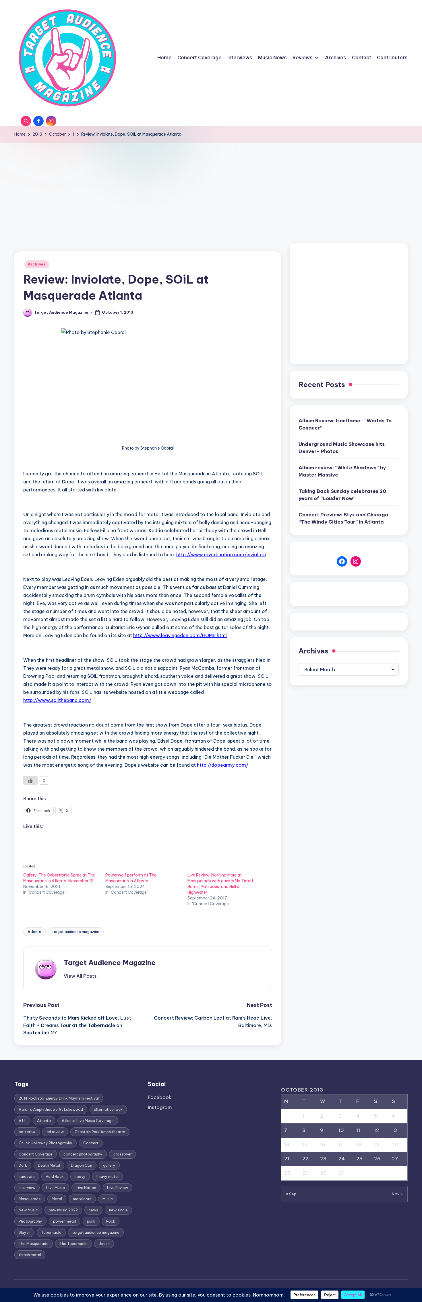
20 (395, 1144)
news (93, 1210)
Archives (37, 264)
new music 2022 (63, 1210)
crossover (122, 1154)
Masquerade (30, 1198)
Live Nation (86, 1187)
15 (304, 1144)
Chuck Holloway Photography (45, 1143)
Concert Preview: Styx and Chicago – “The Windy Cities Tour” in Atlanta (346, 518)
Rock (110, 1221)
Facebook (159, 1097)
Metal (57, 1198)
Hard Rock (55, 1176)
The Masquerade (34, 1243)
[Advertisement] (211, 185)
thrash (104, 1243)
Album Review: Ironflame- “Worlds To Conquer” (345, 424)
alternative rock (108, 1109)
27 (395, 1158)
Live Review (117, 1187)
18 (358, 1144)
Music (107, 1198)
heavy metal (107, 1176)
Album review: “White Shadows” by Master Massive (342, 471)
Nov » (397, 1194)
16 (322, 1144)
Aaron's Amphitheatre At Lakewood (51, 1109)
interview (27, 1187)
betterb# (27, 1131)
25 (359, 1158)
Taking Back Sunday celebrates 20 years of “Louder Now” (342, 495)
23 (323, 1158)
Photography (30, 1221)
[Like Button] (30, 780)
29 (305, 1173)
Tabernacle (51, 1232)
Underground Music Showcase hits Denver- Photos (342, 448)
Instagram (160, 1107)
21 (286, 1158)
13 (394, 1130)
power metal (64, 1221)
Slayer (24, 1232)
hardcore (27, 1176)
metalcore (82, 1198)
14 (287, 1144)
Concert (90, 1143)
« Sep (291, 1194)
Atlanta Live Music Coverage (88, 1120)
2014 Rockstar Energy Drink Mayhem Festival (59, 1098)
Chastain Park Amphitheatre (100, 1131)
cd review (55, 1131)
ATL (22, 1120)
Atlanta (34, 931)
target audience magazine (75, 931)
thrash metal (30, 1254)
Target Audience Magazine (110, 962)
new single (118, 1210)
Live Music (55, 1187)
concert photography (82, 1154)
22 (305, 1158)
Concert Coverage (36, 1154)
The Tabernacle (73, 1243)
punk (91, 1221)
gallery (109, 1165)
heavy (80, 1176)
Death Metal (49, 1165)
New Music (28, 1210)
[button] (80, 976)
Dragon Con (81, 1165)
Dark (23, 1165)
